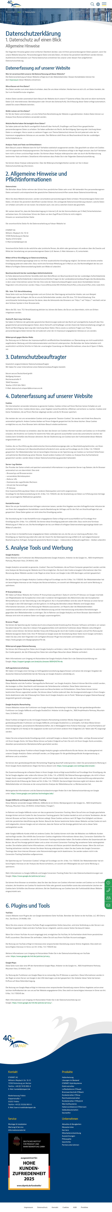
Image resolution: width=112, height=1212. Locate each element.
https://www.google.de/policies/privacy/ (29, 876)
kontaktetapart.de (22, 1089)
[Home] (14, 4)
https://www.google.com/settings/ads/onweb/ (76, 766)
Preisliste (84, 1207)
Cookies (66, 1207)
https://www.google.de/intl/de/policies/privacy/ (32, 1003)
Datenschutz (42, 1207)
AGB (75, 1207)
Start (19, 12)
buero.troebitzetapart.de (25, 1107)
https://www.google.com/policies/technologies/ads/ (32, 793)
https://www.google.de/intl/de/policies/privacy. (30, 956)
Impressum (14, 80)
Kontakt (55, 1207)
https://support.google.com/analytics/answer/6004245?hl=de (37, 661)
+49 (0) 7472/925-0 (23, 1086)
